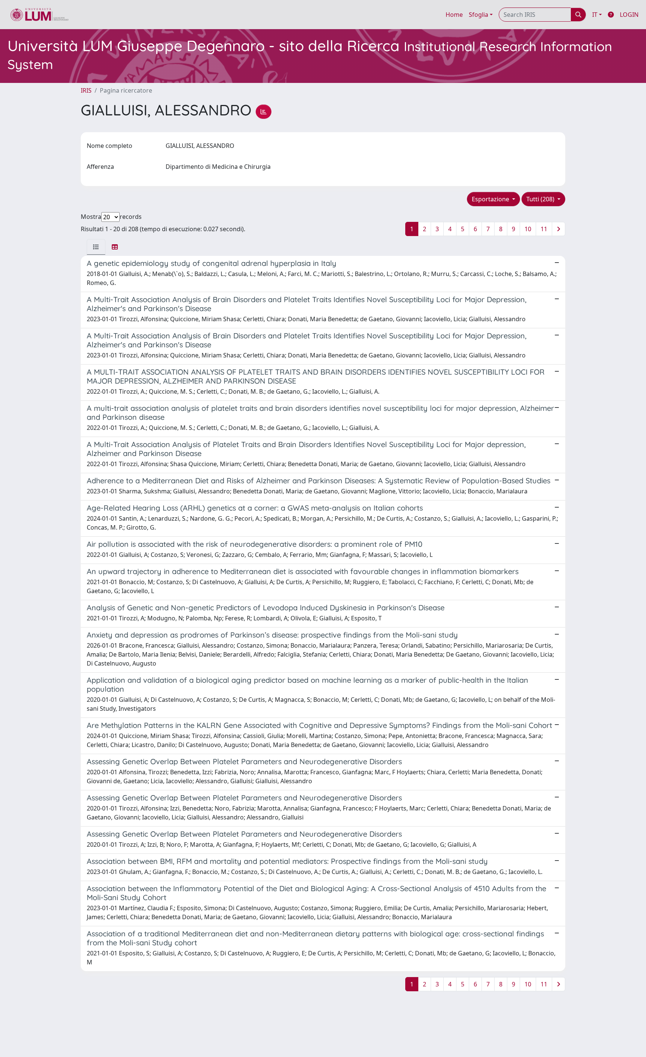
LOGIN (629, 14)
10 (528, 229)
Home (454, 14)
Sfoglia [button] (478, 14)
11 (544, 229)
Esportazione (491, 199)
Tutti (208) (541, 199)
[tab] (96, 247)
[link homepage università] (39, 15)
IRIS (86, 90)
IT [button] (594, 14)
